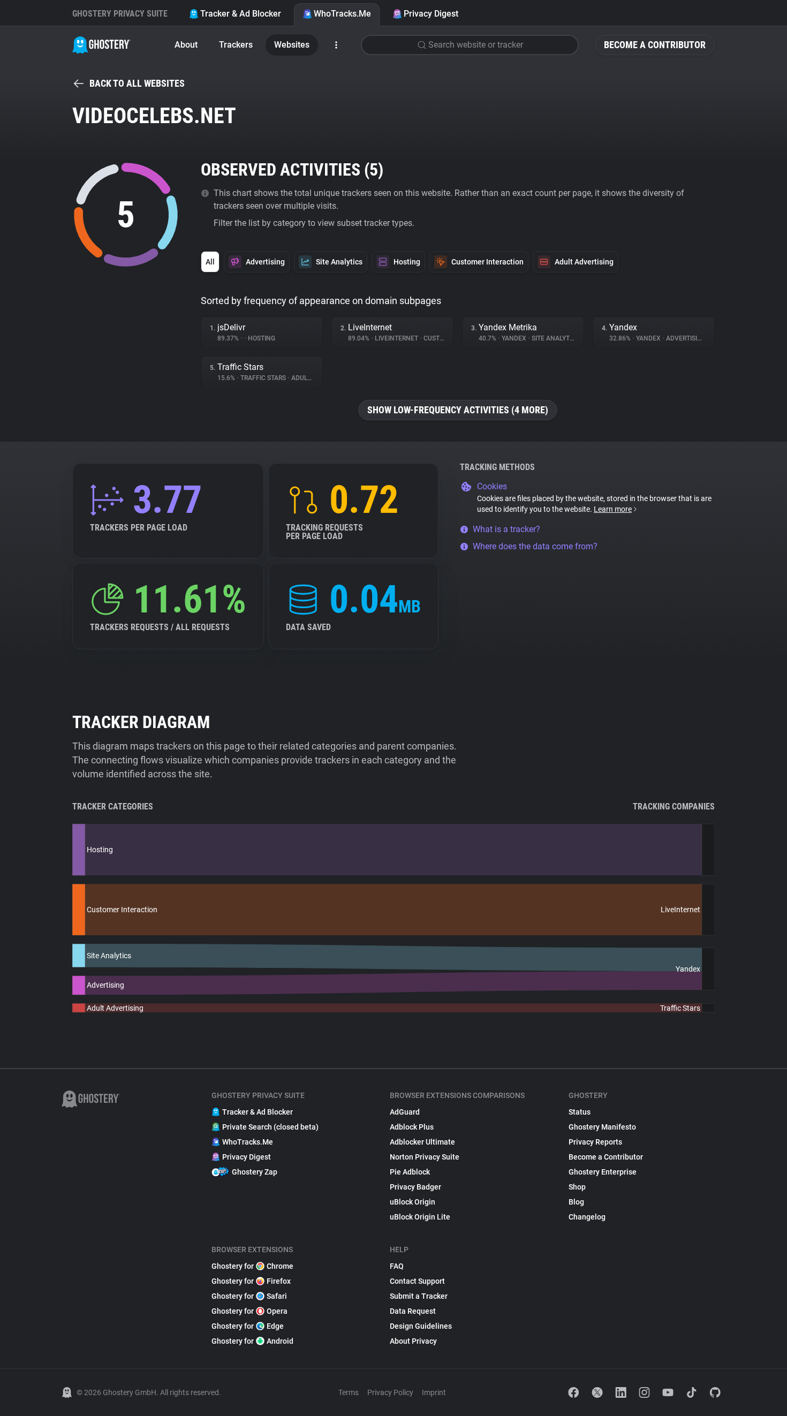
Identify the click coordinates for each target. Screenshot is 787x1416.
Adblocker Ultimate (422, 1142)
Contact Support (417, 1281)
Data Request (413, 1311)
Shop (577, 1187)
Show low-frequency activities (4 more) (457, 409)
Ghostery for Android (252, 1341)
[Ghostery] (101, 45)
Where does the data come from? (535, 546)
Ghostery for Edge (247, 1326)
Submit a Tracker (419, 1296)
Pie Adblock (410, 1172)
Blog (576, 1202)
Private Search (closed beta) (270, 1127)
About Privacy (413, 1341)
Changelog (587, 1217)
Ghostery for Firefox (251, 1281)
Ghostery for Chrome (252, 1266)
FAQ (397, 1266)
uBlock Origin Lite (420, 1217)
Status (580, 1112)
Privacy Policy (390, 1392)
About (186, 45)
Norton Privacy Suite (424, 1157)
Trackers (236, 45)
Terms (348, 1392)
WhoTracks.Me (342, 14)
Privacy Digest (431, 14)
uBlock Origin (412, 1202)
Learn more (613, 509)
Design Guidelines (421, 1326)
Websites (291, 45)
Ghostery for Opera (249, 1311)
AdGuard (405, 1112)
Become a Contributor (655, 44)
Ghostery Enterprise (603, 1172)
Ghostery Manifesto (602, 1127)
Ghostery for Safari (249, 1296)
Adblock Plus (412, 1127)
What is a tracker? (506, 529)
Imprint (434, 1392)
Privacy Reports (595, 1142)
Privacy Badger (415, 1187)
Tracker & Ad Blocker (240, 14)
